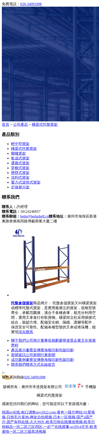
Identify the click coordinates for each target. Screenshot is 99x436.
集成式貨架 (20, 158)
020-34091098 (31, 4)
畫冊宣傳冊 (35, 350)
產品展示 (18, 350)
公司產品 (20, 124)
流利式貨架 (20, 177)
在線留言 (48, 364)
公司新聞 (33, 355)
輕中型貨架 (20, 144)
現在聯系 (25, 332)
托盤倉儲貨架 (22, 303)
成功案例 (18, 360)
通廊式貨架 (20, 163)
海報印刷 (51, 350)
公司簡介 (33, 340)
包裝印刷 (66, 350)
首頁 (5, 124)
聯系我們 (18, 364)
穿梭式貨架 (20, 168)
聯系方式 (33, 364)
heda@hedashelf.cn (34, 216)
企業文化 (81, 340)
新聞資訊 (18, 355)
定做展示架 (20, 187)
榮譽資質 (66, 340)
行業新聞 (48, 355)
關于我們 (18, 340)
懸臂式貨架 (20, 173)
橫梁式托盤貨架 (45, 124)
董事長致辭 (50, 340)
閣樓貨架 (18, 153)
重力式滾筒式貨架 (26, 182)
